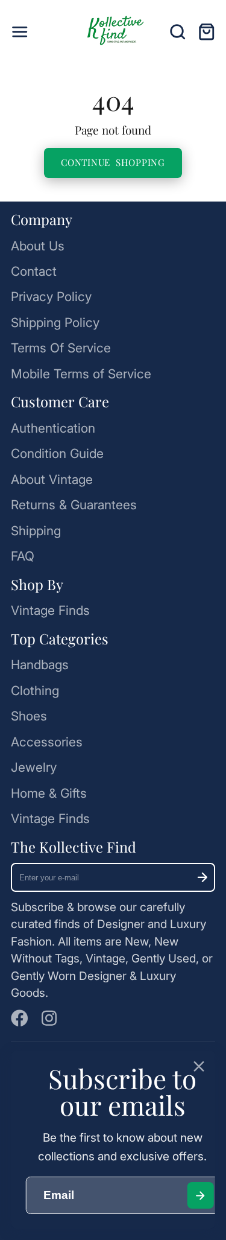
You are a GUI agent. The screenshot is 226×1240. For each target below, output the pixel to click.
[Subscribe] (202, 877)
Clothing (35, 690)
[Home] (113, 31)
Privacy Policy (51, 296)
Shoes (29, 715)
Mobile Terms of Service (81, 373)
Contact (34, 271)
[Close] (199, 1066)
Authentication (53, 428)
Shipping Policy (55, 322)
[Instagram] (50, 1018)
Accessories (47, 741)
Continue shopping (113, 162)
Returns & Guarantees (74, 504)
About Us (37, 245)
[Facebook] (19, 1018)
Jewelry (34, 767)
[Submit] (200, 1195)
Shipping (36, 530)
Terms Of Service (61, 347)
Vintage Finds (50, 610)
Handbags (40, 664)
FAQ (22, 556)
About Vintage (52, 479)
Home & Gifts (49, 793)
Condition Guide (57, 453)
